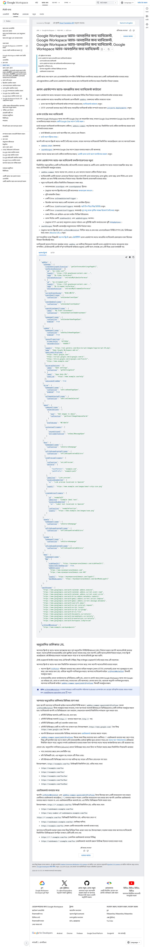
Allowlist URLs (55, 233)
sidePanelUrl (54, 563)
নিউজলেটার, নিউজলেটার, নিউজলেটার (119, 914)
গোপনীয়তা (43, 942)
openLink (50, 376)
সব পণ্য (54, 3)
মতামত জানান (128, 36)
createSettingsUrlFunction (56, 266)
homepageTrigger (52, 317)
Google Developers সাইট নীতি (46, 867)
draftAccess (52, 423)
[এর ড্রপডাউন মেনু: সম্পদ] (70, 2)
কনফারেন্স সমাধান (85, 191)
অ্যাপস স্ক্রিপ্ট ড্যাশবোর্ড (77, 914)
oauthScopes (47, 588)
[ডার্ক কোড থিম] (130, 257)
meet (45, 555)
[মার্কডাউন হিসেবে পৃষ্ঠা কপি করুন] (109, 49)
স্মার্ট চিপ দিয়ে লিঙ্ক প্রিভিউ (90, 206)
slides (46, 537)
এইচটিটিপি (76, 237)
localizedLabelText (55, 480)
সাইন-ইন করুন (142, 3)
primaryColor (52, 341)
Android (59, 933)
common (46, 328)
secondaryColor (53, 343)
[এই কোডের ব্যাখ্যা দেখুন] (126, 257)
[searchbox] (15, 21)
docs (45, 442)
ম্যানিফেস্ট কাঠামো (90, 104)
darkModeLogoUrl (55, 579)
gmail (46, 405)
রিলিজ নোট (36, 917)
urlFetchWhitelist (49, 625)
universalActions (52, 365)
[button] (14, 62)
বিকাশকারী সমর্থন (38, 921)
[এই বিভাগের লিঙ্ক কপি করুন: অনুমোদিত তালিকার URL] (66, 645)
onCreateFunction (54, 277)
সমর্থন (42, 14)
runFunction (52, 297)
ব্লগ (108, 910)
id (48, 271)
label (49, 310)
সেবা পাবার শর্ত (37, 924)
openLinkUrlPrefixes (53, 352)
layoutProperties (52, 339)
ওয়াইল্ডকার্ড (85, 733)
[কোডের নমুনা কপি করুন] (133, 257)
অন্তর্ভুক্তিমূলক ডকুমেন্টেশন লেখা (54, 692)
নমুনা (34, 14)
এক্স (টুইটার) (111, 917)
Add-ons (7, 9)
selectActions (53, 409)
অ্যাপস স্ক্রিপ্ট (63, 237)
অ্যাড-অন (45, 3)
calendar (47, 264)
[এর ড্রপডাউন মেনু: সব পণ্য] (59, 2)
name (49, 275)
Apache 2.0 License (113, 864)
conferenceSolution (53, 269)
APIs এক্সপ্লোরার (75, 921)
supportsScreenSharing (58, 566)
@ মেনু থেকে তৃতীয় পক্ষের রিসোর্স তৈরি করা (98, 210)
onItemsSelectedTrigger (55, 396)
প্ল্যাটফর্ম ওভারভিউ (38, 910)
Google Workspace (48, 30)
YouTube (110, 921)
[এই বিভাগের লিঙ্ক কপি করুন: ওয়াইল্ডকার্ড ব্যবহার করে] (61, 790)
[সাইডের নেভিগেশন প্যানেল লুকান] (26, 943)
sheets (46, 519)
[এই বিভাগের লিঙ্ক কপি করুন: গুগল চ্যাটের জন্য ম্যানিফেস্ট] (65, 114)
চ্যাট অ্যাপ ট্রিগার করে (49, 137)
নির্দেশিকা (16, 14)
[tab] (43, 252)
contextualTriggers (53, 427)
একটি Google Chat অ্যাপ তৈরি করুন (69, 121)
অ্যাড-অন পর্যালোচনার (117, 740)
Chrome (69, 933)
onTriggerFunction (56, 434)
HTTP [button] (52, 253)
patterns (50, 464)
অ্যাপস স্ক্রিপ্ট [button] (43, 253)
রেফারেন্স (25, 14)
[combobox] (107, 3)
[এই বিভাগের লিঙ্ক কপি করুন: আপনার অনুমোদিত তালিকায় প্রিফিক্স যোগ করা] (81, 701)
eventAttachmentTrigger (55, 308)
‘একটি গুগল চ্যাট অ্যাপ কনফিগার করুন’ (92, 154)
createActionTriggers (54, 493)
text (52, 414)
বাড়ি (36, 3)
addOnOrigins (54, 568)
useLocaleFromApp (52, 381)
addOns (44, 262)
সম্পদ (66, 3)
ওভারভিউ (6, 14)
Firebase (80, 933)
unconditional (54, 431)
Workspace (22, 2)
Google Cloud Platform (95, 933)
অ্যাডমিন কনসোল (75, 910)
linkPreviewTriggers (53, 458)
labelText (51, 478)
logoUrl (50, 273)
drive (46, 385)
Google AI (110, 933)
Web (46, 559)
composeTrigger (51, 407)
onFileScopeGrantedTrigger (56, 451)
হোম (38, 30)
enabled (50, 321)
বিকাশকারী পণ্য (37, 914)
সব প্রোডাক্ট (121, 933)
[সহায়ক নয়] (133, 30)
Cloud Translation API (66, 23)
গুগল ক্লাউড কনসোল (76, 917)
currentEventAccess (53, 293)
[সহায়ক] (130, 30)
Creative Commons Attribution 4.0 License (73, 864)
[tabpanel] (86, 446)
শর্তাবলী (34, 942)
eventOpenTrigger (52, 295)
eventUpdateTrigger (53, 302)
